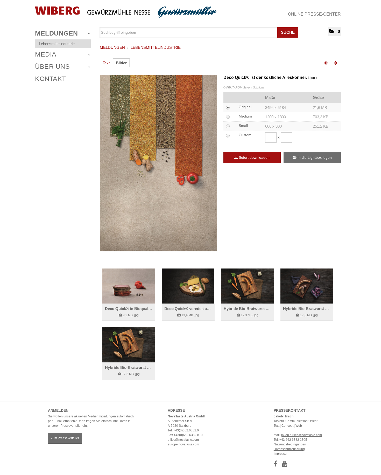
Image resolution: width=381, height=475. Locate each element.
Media (46, 54)
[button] (334, 31)
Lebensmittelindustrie (57, 44)
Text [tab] (106, 63)
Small (243, 125)
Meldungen (56, 33)
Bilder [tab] (121, 63)
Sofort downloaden (254, 157)
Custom (245, 135)
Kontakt (50, 78)
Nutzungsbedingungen (290, 444)
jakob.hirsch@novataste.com (301, 435)
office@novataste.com (183, 440)
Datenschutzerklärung (289, 449)
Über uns (52, 66)
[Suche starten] (293, 31)
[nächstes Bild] (335, 63)
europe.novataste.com (183, 444)
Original (245, 107)
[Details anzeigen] (128, 286)
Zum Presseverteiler (65, 438)
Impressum (281, 454)
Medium (245, 116)
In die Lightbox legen (314, 157)
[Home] (125, 12)
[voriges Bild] (325, 63)
